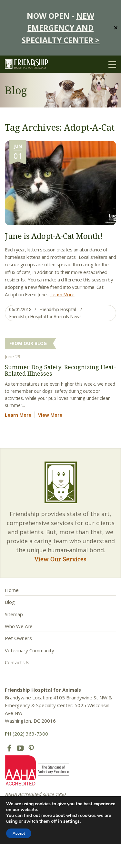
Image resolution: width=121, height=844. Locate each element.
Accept (19, 833)
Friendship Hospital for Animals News (45, 316)
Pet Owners (18, 638)
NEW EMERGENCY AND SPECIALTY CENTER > (61, 27)
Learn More (62, 294)
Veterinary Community (29, 650)
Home (12, 590)
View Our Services (60, 559)
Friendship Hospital (57, 309)
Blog (10, 602)
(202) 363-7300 (26, 733)
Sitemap (14, 614)
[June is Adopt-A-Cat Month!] (60, 182)
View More (50, 415)
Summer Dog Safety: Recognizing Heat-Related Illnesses (60, 370)
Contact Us (17, 662)
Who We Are (19, 626)
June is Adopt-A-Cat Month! (53, 235)
